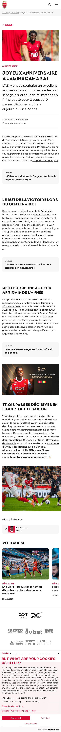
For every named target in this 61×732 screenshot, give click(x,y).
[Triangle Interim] (16, 642)
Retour (8, 24)
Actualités (14, 13)
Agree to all (16, 718)
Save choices (30, 723)
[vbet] (33, 631)
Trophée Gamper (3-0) (45, 160)
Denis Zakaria (42, 214)
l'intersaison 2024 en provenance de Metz (30, 140)
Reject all (45, 718)
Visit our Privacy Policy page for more (19, 711)
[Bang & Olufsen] (44, 642)
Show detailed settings (12, 706)
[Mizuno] (36, 615)
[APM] (24, 615)
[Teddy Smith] (30, 642)
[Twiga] (49, 631)
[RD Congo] (15, 631)
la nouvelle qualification (37, 330)
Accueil (5, 13)
